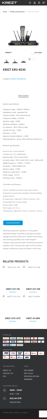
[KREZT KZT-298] (33, 276)
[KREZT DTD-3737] (13, 305)
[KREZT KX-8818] (33, 305)
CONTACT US (8, 373)
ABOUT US (7, 370)
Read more (12, 292)
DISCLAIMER (28, 370)
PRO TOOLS (28, 373)
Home (5, 12)
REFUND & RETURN (31, 376)
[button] (43, 3)
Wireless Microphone (17, 12)
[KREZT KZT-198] (13, 276)
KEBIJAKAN (28, 379)
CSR (4, 376)
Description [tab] (23, 95)
